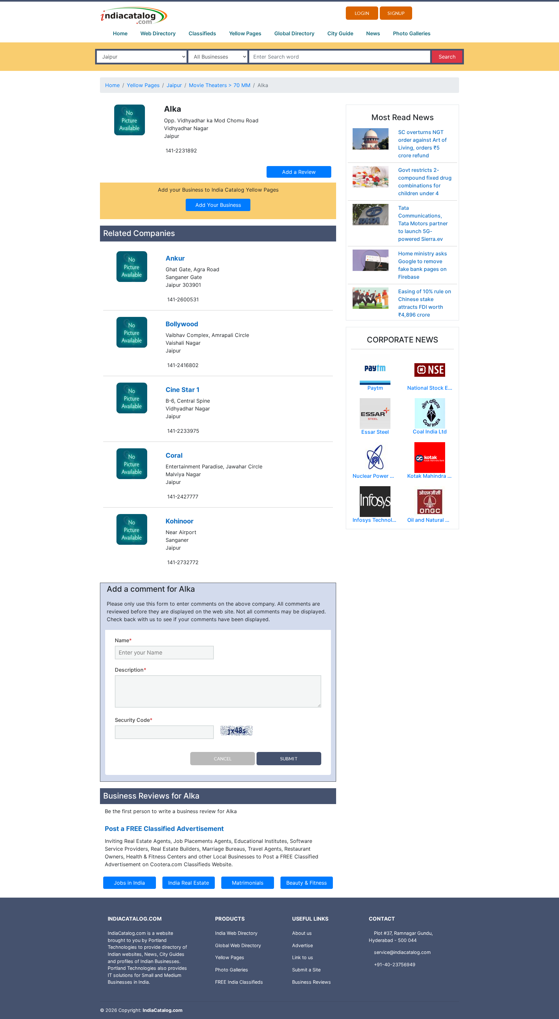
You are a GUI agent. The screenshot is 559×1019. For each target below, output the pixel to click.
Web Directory (158, 33)
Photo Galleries (412, 33)
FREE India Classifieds (239, 982)
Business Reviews (311, 982)
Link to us (302, 957)
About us (302, 933)
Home (120, 33)
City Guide (340, 33)
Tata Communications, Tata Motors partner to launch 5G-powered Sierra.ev (423, 223)
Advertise (302, 945)
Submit (289, 758)
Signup (396, 13)
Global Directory (294, 33)
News (373, 33)
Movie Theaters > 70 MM (219, 85)
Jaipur (174, 85)
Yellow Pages (245, 33)
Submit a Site (306, 969)
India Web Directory (236, 933)
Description (130, 669)
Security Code (133, 720)
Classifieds (202, 33)
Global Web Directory (238, 945)
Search (447, 56)
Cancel (223, 758)
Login (362, 13)
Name (123, 640)
